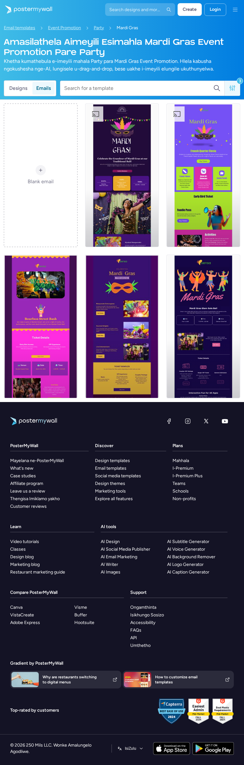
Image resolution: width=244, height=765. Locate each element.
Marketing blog (25, 564)
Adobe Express (25, 622)
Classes (18, 549)
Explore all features (114, 498)
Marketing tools (110, 491)
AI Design (110, 541)
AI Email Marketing (119, 557)
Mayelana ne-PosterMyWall (37, 460)
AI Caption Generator (188, 572)
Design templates (112, 460)
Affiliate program (26, 483)
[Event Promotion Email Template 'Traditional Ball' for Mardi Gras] (122, 175)
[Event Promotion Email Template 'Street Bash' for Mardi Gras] (41, 326)
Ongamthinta (143, 607)
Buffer (80, 615)
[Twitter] (206, 421)
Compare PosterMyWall (34, 592)
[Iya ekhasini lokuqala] (26, 9)
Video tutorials (24, 541)
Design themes (110, 483)
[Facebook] (169, 421)
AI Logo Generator (185, 564)
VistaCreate (22, 615)
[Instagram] (187, 421)
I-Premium (183, 468)
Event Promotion (64, 27)
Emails (43, 88)
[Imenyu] (235, 9)
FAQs (135, 630)
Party (99, 27)
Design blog (22, 557)
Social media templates (118, 476)
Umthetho (140, 645)
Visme (80, 607)
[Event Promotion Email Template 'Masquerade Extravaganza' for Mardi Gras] (122, 326)
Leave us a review (27, 491)
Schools (181, 491)
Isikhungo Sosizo (147, 615)
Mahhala (181, 460)
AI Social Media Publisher (125, 549)
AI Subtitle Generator (188, 541)
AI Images (110, 572)
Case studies (23, 476)
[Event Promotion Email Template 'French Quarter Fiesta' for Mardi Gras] (203, 175)
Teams (179, 483)
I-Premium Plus (188, 476)
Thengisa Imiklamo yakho (35, 498)
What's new (21, 468)
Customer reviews (28, 506)
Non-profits (184, 498)
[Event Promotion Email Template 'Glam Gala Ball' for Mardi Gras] (203, 326)
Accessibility (142, 622)
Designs (18, 88)
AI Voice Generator (186, 549)
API (133, 638)
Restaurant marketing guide (37, 572)
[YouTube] (225, 421)
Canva (16, 607)
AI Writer (109, 564)
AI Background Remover (191, 557)
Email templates (19, 27)
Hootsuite (84, 622)
